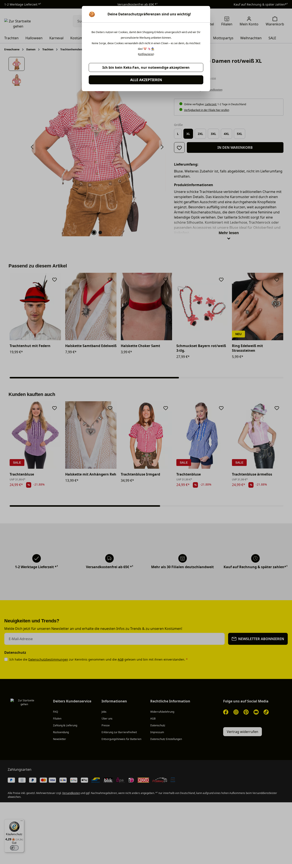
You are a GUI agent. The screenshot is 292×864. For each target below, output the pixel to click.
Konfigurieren (146, 54)
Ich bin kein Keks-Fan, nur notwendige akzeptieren (146, 67)
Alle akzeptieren (146, 79)
